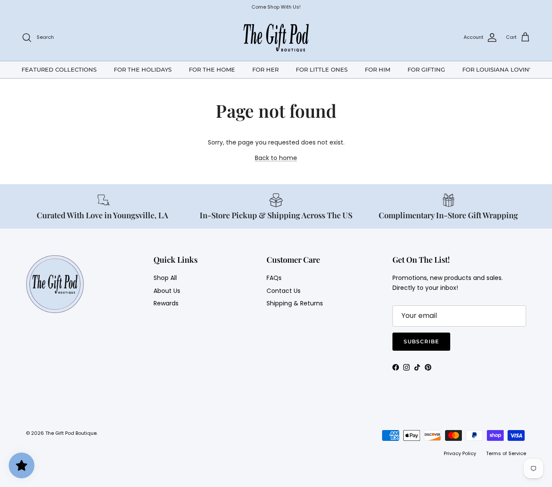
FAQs (274, 277)
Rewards (166, 303)
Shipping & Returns (295, 303)
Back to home (276, 158)
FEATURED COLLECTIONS (59, 69)
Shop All (165, 277)
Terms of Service (506, 453)
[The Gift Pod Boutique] (276, 37)
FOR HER (265, 69)
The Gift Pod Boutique (71, 433)
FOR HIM (377, 69)
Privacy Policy (460, 453)
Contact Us (284, 290)
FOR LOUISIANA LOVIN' (496, 69)
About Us (167, 290)
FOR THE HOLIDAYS (143, 69)
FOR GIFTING (426, 69)
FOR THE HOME (212, 69)
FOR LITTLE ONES (322, 69)
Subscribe (421, 341)
